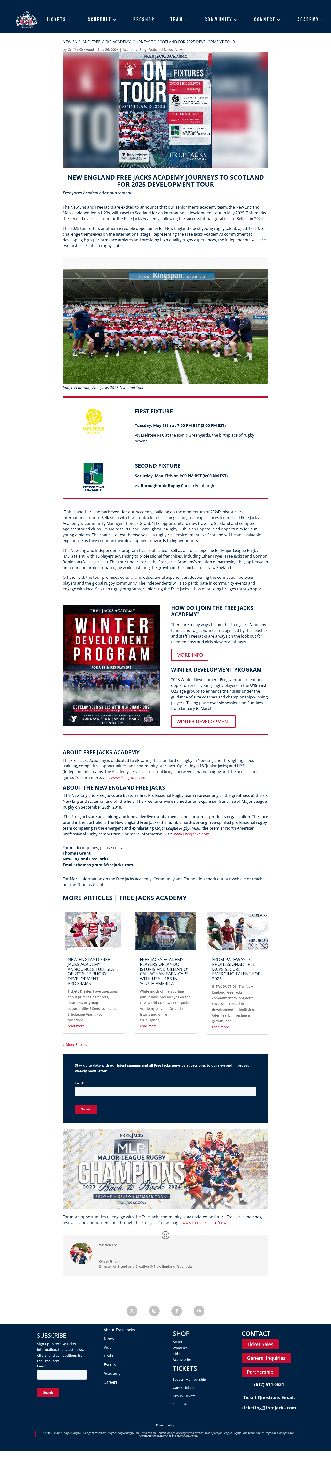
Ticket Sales (260, 1344)
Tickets (56, 19)
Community (219, 19)
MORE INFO (189, 654)
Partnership (260, 1372)
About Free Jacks (119, 1329)
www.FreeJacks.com (191, 834)
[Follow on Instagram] (154, 1311)
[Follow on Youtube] (199, 1311)
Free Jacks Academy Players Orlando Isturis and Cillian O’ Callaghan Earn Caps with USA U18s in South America (164, 971)
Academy (308, 19)
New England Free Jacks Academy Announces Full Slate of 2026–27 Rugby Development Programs (93, 971)
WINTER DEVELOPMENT (203, 721)
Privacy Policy (165, 1425)
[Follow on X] (132, 1311)
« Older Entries (75, 1044)
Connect (265, 19)
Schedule (99, 19)
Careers (111, 1382)
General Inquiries (266, 1358)
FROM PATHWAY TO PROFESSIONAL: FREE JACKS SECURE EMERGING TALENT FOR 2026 (236, 968)
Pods (108, 1356)
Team (176, 19)
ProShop (143, 19)
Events (110, 1364)
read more (76, 1026)
